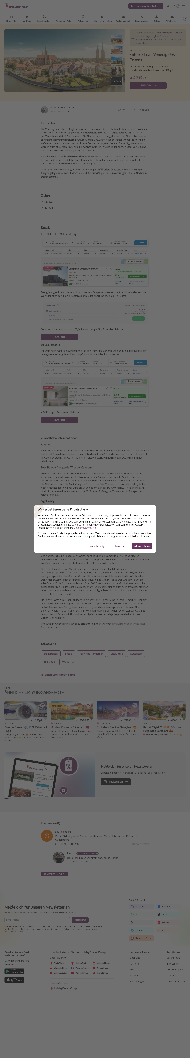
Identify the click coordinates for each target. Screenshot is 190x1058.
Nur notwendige (97, 546)
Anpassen (119, 546)
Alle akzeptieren (142, 546)
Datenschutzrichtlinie (85, 528)
